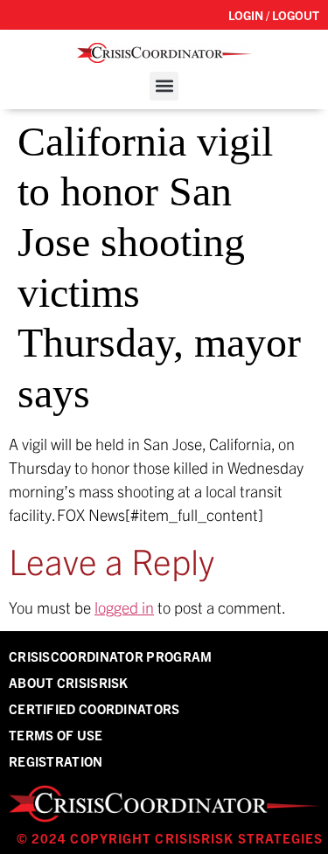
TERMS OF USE (56, 734)
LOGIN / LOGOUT (273, 15)
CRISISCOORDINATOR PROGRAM (111, 656)
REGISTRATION (56, 761)
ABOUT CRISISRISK (69, 682)
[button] (164, 86)
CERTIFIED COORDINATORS (94, 708)
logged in (124, 607)
